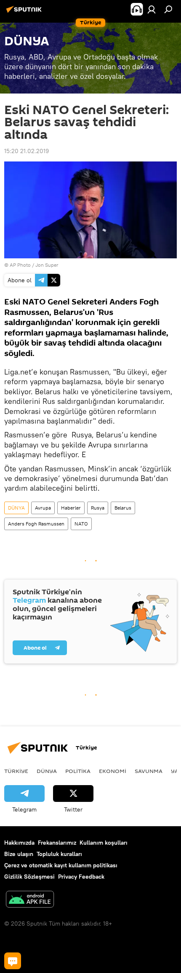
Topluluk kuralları (59, 854)
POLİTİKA (77, 771)
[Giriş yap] (151, 9)
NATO (81, 523)
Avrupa (43, 508)
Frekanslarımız (57, 842)
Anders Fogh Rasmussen (36, 523)
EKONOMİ (112, 771)
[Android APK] (30, 900)
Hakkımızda (19, 842)
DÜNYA (16, 508)
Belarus (122, 508)
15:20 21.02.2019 (26, 151)
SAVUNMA (148, 771)
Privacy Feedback (81, 876)
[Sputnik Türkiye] (25, 12)
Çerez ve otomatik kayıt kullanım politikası (60, 865)
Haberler (71, 508)
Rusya (97, 508)
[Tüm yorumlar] (12, 960)
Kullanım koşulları (104, 842)
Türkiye (16, 771)
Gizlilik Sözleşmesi (29, 876)
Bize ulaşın (18, 854)
